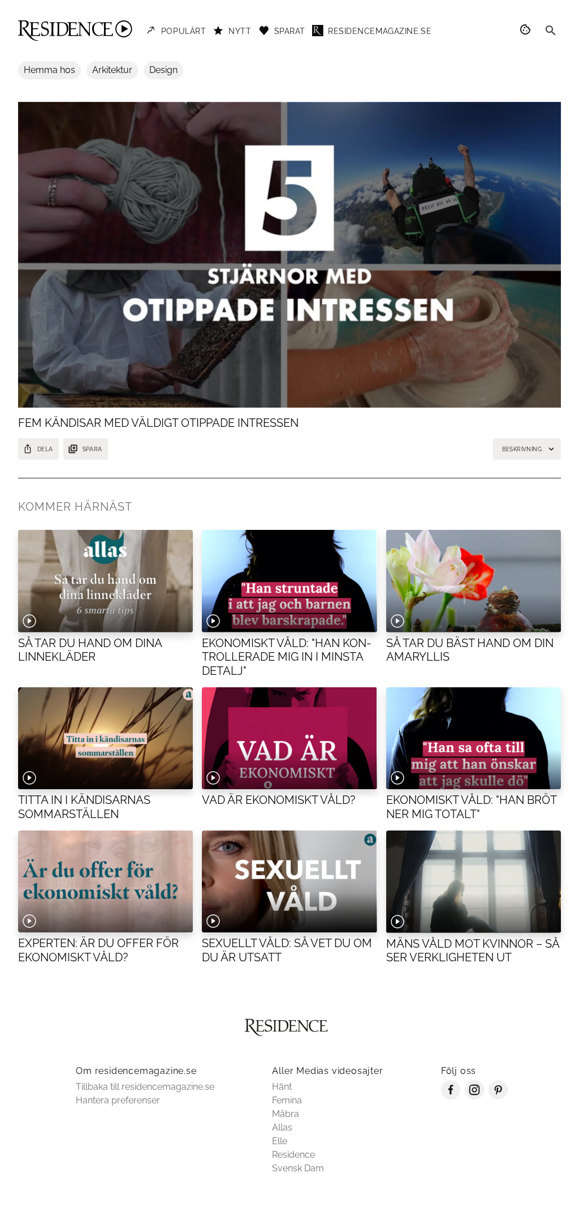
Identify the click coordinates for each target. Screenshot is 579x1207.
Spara (92, 449)
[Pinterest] (498, 1096)
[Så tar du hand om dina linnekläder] (105, 581)
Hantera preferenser (118, 1100)
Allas (282, 1127)
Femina (287, 1100)
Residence (293, 1154)
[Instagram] (474, 1096)
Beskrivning (522, 449)
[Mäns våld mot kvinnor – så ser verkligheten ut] (473, 881)
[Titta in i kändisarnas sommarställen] (105, 738)
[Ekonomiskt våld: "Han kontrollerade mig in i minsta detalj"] (289, 581)
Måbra (285, 1113)
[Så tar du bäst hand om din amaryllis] (473, 581)
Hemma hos (49, 70)
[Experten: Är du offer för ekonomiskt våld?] (105, 881)
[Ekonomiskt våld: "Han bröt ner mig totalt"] (473, 738)
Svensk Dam (298, 1168)
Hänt (282, 1086)
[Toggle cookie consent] (527, 30)
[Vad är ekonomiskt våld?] (289, 738)
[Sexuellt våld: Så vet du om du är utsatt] (289, 881)
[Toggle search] (551, 30)
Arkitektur (112, 70)
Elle (279, 1141)
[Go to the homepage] (75, 31)
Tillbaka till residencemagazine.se (145, 1086)
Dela (45, 449)
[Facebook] (450, 1096)
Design (163, 70)
